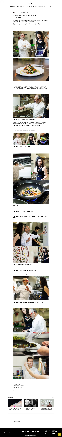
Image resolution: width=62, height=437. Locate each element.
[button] (46, 7)
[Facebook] (25, 431)
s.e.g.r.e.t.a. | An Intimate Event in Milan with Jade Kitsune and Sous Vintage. (15, 409)
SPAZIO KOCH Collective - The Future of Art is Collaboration (30, 409)
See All (53, 397)
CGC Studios (6, 433)
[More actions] (48, 12)
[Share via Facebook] (13, 390)
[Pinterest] (23, 431)
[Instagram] (28, 431)
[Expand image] (22, 44)
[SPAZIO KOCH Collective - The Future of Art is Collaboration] (31, 403)
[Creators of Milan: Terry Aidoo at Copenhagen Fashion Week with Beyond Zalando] (47, 403)
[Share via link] (20, 390)
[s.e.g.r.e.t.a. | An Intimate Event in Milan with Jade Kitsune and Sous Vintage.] (15, 403)
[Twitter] (30, 431)
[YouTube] (35, 431)
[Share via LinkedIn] (18, 390)
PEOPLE (14, 387)
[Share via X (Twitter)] (15, 390)
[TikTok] (38, 431)
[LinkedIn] (33, 431)
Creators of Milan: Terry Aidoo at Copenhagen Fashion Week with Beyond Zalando (46, 409)
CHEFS (24, 387)
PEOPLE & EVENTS (19, 387)
